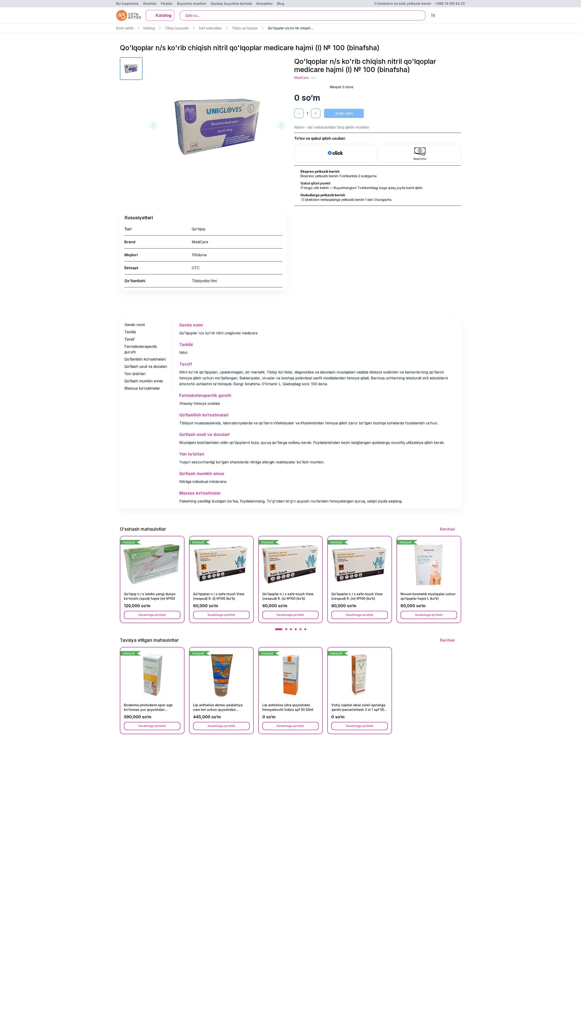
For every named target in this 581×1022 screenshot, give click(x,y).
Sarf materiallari (210, 28)
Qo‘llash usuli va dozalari (145, 366)
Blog (280, 3)
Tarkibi (130, 332)
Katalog (149, 28)
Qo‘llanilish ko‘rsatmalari (145, 359)
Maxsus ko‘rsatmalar (142, 388)
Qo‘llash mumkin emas (143, 381)
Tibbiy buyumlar (177, 28)
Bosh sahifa (124, 28)
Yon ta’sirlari (134, 373)
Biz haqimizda (127, 3)
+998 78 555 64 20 (450, 3)
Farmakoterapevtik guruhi (140, 349)
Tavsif (129, 339)
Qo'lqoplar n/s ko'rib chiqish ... (290, 28)
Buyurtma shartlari (191, 3)
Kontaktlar (264, 3)
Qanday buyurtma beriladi (231, 3)
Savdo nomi (134, 324)
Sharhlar (149, 3)
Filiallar (166, 3)
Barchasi (447, 529)
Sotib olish (344, 113)
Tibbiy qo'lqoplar (245, 28)
